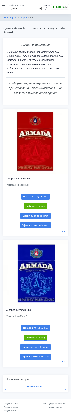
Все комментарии (35, 386)
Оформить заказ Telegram (36, 216)
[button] (60, 6)
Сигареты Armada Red (18, 178)
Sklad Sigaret (9, 17)
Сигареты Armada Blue (18, 309)
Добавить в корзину (35, 206)
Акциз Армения (11, 410)
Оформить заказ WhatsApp (35, 225)
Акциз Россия (11, 403)
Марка (23, 17)
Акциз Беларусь (12, 407)
